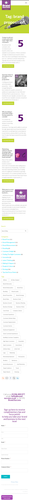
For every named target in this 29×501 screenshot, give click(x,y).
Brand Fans (6, 239)
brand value (6, 299)
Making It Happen (8, 263)
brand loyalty (15, 291)
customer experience (8, 314)
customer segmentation (9, 322)
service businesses (8, 364)
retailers (5, 360)
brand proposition (7, 295)
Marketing (12, 352)
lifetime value (6, 349)
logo (4, 352)
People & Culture (7, 266)
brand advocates (7, 283)
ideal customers (7, 345)
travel (17, 368)
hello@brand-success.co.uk (13, 397)
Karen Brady (19, 345)
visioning (16, 372)
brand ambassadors (8, 287)
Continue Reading (8, 66)
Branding (5, 248)
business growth (7, 303)
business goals (17, 299)
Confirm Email (4, 454)
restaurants (21, 356)
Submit (6, 476)
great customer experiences (10, 333)
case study (6, 310)
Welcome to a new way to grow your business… (8, 191)
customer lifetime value (9, 318)
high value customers (8, 341)
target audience (7, 368)
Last (2, 438)
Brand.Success (14, 400)
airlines (5, 280)
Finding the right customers (11, 254)
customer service (7, 326)
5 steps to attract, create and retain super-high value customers (7, 40)
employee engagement (9, 329)
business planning (20, 303)
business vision (20, 306)
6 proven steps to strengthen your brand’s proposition (7, 77)
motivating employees (8, 356)
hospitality (21, 341)
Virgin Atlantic (6, 372)
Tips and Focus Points (9, 272)
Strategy (5, 269)
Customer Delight (8, 251)
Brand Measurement (9, 245)
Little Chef (17, 349)
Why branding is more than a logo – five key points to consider (7, 114)
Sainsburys (14, 360)
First (2, 432)
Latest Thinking (7, 260)
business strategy (7, 306)
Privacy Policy (14, 482)
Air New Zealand (15, 280)
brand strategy (20, 295)
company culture (17, 310)
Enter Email (4, 448)
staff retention (21, 364)
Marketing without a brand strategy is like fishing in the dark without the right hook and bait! (7, 153)
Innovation (5, 257)
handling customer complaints (11, 337)
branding (5, 291)
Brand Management (8, 242)
